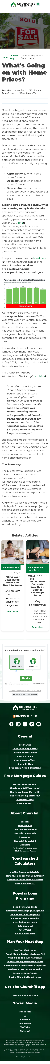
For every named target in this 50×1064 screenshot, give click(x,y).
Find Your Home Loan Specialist (26, 695)
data (20, 222)
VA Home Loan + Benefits (25, 918)
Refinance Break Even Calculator (25, 880)
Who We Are (25, 826)
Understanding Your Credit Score (25, 962)
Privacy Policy (20, 1057)
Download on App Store (25, 995)
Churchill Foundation (25, 829)
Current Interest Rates (25, 752)
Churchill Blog (25, 764)
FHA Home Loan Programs (25, 914)
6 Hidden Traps (25, 800)
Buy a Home (17, 666)
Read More (12, 611)
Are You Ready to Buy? (25, 784)
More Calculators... (25, 883)
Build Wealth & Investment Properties (25, 965)
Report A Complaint (25, 841)
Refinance (33, 666)
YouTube (25, 1027)
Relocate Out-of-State (25, 973)
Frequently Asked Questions (25, 768)
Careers (25, 822)
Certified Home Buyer (25, 922)
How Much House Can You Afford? (25, 876)
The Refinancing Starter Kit (25, 796)
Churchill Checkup (25, 934)
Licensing (25, 845)
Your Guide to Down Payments (25, 958)
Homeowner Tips (11, 567)
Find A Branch (25, 756)
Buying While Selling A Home (25, 977)
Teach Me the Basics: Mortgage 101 (25, 954)
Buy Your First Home (25, 950)
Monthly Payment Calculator (25, 872)
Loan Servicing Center (25, 749)
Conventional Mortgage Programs (25, 911)
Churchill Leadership (25, 833)
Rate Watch (25, 930)
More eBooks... (25, 803)
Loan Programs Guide (25, 907)
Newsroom (25, 837)
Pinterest (25, 1031)
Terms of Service (29, 1057)
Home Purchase (35, 567)
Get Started (25, 745)
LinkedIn (25, 1019)
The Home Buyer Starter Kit (25, 792)
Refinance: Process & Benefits (25, 969)
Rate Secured (25, 926)
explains (40, 376)
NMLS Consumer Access (25, 851)
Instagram (25, 1023)
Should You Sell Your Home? (25, 788)
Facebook (25, 1012)
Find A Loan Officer (25, 760)
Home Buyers (34, 570)
